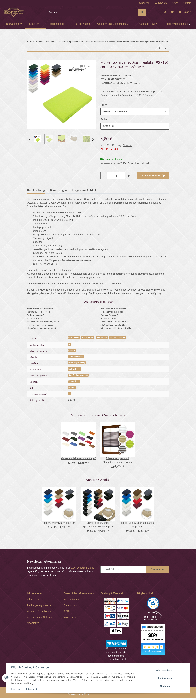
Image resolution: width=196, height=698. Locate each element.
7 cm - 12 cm (74, 381)
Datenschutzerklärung (82, 567)
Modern (71, 387)
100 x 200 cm (88, 338)
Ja (69, 393)
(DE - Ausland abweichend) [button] (136, 163)
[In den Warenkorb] (29, 58)
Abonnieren (157, 569)
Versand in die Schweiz (40, 617)
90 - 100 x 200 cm (117, 338)
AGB (66, 611)
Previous (29, 139)
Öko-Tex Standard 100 (78, 375)
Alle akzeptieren (164, 670)
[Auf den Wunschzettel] (89, 66)
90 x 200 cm (73, 338)
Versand (127, 145)
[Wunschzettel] (172, 12)
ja (69, 344)
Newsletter (33, 623)
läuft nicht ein (74, 369)
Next (93, 139)
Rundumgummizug (76, 363)
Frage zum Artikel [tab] (84, 190)
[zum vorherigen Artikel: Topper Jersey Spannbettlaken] (159, 47)
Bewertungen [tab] (58, 190)
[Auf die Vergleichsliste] (81, 66)
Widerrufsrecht (71, 599)
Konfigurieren (165, 678)
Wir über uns (34, 599)
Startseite (144, 3)
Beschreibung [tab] (36, 190)
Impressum (16, 689)
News (175, 3)
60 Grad (71, 351)
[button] (165, 12)
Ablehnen (165, 686)
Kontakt (187, 3)
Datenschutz (31, 689)
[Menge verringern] (104, 175)
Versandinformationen (39, 611)
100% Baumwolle (75, 357)
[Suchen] (142, 12)
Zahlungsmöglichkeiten (39, 605)
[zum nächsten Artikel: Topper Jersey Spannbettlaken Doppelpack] (166, 47)
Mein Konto (160, 3)
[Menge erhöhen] (128, 175)
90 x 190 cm (102, 338)
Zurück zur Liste (36, 41)
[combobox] (134, 111)
